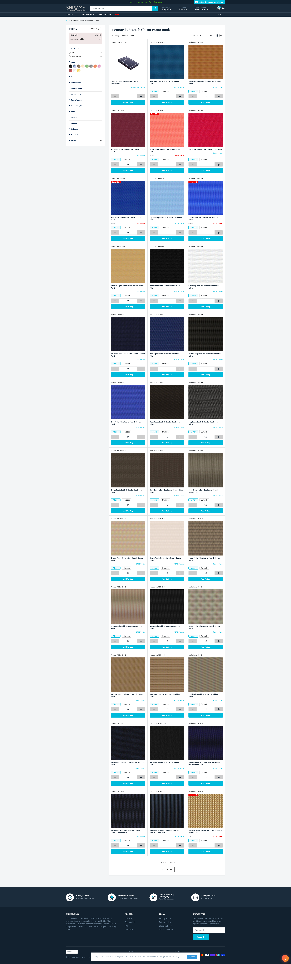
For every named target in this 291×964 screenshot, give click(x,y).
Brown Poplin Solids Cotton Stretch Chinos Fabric (126, 491)
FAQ (127, 926)
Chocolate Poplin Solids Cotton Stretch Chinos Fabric (166, 491)
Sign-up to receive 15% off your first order (145, 2)
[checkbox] (85, 52)
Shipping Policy (165, 926)
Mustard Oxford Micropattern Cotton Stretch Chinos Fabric (205, 831)
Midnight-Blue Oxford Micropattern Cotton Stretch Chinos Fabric (204, 763)
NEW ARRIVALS (104, 14)
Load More (167, 869)
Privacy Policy (165, 918)
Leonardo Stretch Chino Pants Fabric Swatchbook (124, 82)
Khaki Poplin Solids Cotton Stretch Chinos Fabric (165, 695)
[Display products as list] (221, 35)
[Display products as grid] (217, 35)
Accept (192, 957)
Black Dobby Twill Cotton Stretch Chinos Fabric (164, 763)
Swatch (165, 91)
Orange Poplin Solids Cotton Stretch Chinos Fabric (127, 559)
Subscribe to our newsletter (211, 2)
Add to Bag (128, 102)
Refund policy (165, 922)
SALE (117, 14)
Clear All (98, 35)
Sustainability (131, 922)
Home (68, 20)
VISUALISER (87, 14)
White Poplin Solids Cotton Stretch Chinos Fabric (203, 287)
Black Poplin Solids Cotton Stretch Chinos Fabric (165, 287)
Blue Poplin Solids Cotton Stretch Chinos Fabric (164, 82)
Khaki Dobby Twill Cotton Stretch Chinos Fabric (203, 695)
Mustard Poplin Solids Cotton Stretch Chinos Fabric (204, 82)
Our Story (129, 918)
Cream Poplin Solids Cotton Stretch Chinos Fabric (165, 559)
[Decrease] (115, 96)
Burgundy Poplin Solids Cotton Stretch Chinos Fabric (128, 150)
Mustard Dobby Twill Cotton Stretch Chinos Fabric (127, 695)
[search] (121, 8)
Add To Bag (167, 102)
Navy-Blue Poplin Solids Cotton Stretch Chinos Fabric (128, 355)
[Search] (155, 8)
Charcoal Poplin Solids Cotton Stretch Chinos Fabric (204, 355)
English (70, 952)
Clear (100, 141)
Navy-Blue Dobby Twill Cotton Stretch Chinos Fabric (127, 763)
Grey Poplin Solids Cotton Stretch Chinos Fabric (203, 423)
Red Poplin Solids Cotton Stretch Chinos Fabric (205, 149)
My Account (201, 9)
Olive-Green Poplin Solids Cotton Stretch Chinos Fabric (203, 491)
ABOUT (219, 14)
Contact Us (129, 929)
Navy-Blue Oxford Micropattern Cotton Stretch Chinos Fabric (125, 831)
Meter (154, 91)
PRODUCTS (71, 14)
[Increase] (141, 96)
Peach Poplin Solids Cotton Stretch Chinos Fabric (165, 150)
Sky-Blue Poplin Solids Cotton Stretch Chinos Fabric (166, 219)
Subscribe (201, 937)
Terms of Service (166, 929)
